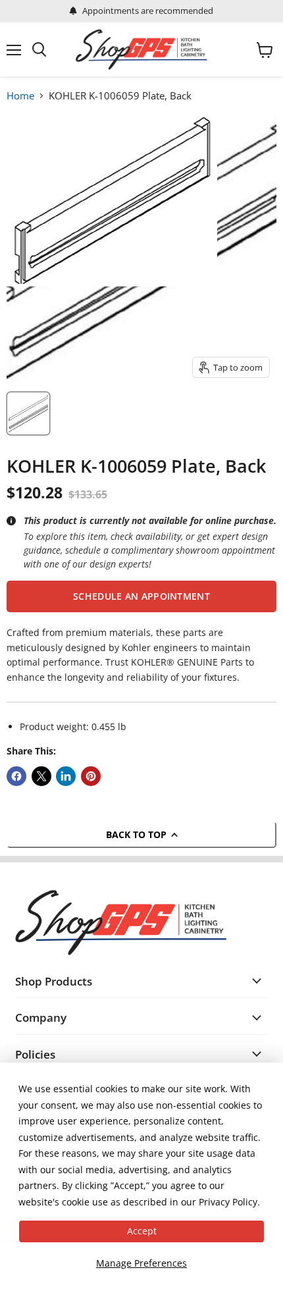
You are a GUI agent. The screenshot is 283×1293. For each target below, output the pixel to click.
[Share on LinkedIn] (66, 776)
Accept (142, 1231)
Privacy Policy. (229, 1202)
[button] (141, 596)
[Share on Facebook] (16, 776)
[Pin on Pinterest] (91, 776)
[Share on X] (41, 776)
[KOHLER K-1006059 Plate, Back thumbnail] (28, 413)
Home (20, 95)
